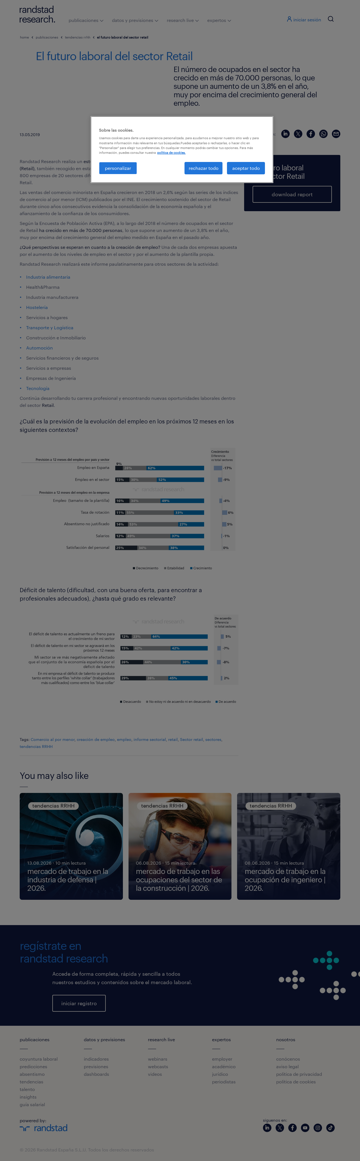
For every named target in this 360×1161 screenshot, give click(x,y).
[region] (182, 149)
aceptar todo (246, 168)
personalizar (118, 168)
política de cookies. (171, 152)
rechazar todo (204, 168)
